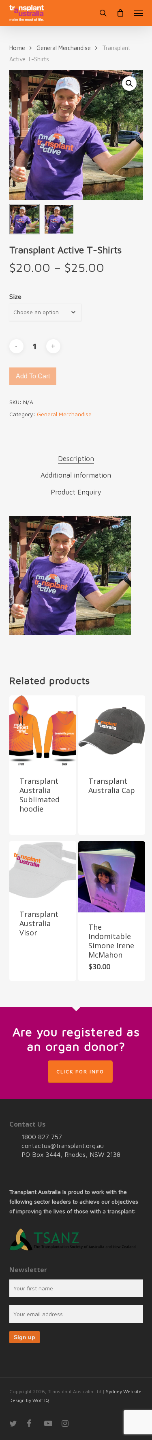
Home (17, 47)
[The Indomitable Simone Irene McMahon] (112, 876)
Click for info (80, 1072)
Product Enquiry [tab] (76, 492)
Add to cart (33, 376)
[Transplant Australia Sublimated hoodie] (43, 731)
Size (15, 296)
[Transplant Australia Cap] (112, 730)
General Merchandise (63, 47)
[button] (138, 13)
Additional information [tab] (76, 475)
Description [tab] (76, 459)
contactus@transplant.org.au (62, 1145)
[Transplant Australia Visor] (43, 870)
